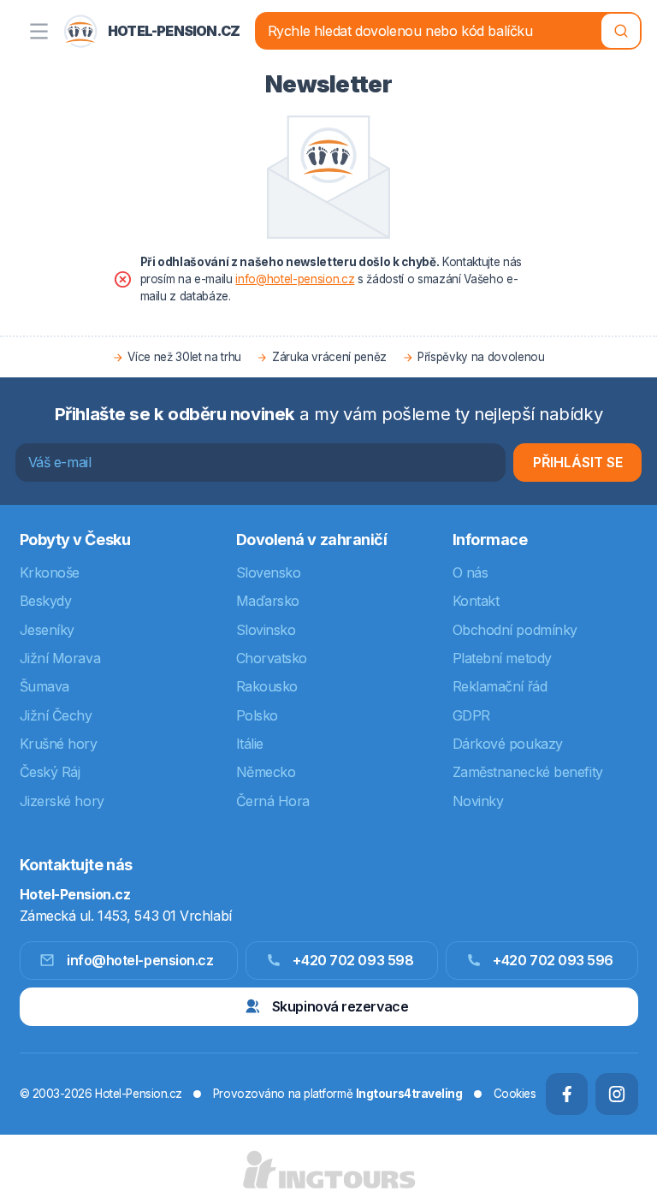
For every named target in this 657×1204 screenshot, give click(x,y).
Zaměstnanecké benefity (528, 771)
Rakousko (267, 686)
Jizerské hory (62, 801)
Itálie (249, 743)
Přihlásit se (578, 462)
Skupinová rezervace (340, 1006)
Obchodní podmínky (515, 629)
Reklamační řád (500, 686)
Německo (266, 771)
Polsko (257, 715)
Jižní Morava (60, 658)
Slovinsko (266, 629)
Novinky (478, 801)
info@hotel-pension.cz (294, 279)
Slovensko (268, 572)
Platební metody (502, 658)
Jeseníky (47, 629)
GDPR (471, 715)
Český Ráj (50, 771)
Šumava (44, 686)
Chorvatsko (272, 658)
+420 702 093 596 (553, 960)
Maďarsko (267, 600)
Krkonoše (50, 572)
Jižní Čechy (56, 715)
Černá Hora (273, 801)
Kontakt (476, 600)
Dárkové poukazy (508, 743)
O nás (470, 572)
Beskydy (46, 600)
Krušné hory (59, 743)
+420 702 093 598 (353, 960)
